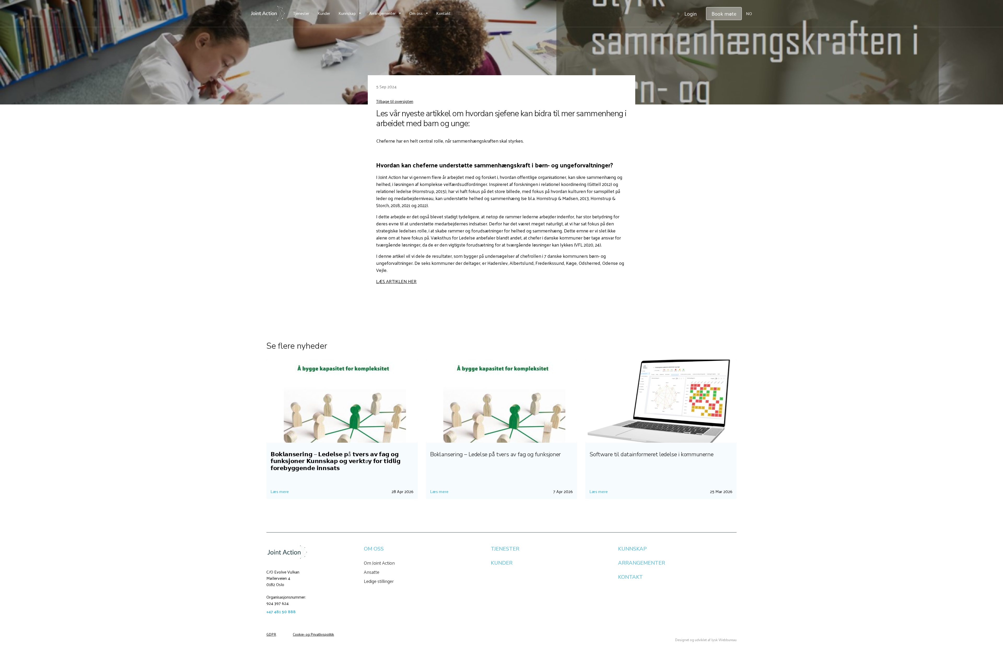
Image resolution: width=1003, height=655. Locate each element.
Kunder (324, 13)
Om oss (416, 13)
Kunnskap (347, 13)
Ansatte (371, 571)
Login (690, 13)
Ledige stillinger (379, 580)
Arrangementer (382, 13)
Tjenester (301, 13)
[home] (268, 14)
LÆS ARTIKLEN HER (396, 281)
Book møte (724, 13)
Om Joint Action (379, 562)
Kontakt (443, 13)
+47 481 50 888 (281, 611)
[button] (350, 13)
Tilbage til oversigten (394, 101)
